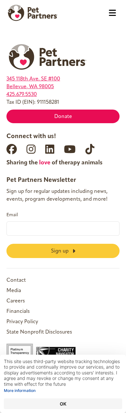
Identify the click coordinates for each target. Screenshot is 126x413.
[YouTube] (70, 149)
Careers (15, 301)
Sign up (60, 251)
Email (12, 215)
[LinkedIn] (49, 149)
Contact (16, 280)
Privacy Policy (22, 321)
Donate (63, 116)
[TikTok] (89, 149)
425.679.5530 (21, 94)
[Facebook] (11, 149)
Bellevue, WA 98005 (30, 86)
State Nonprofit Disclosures (39, 332)
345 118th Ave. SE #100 (33, 79)
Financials (18, 311)
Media (13, 290)
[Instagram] (31, 149)
